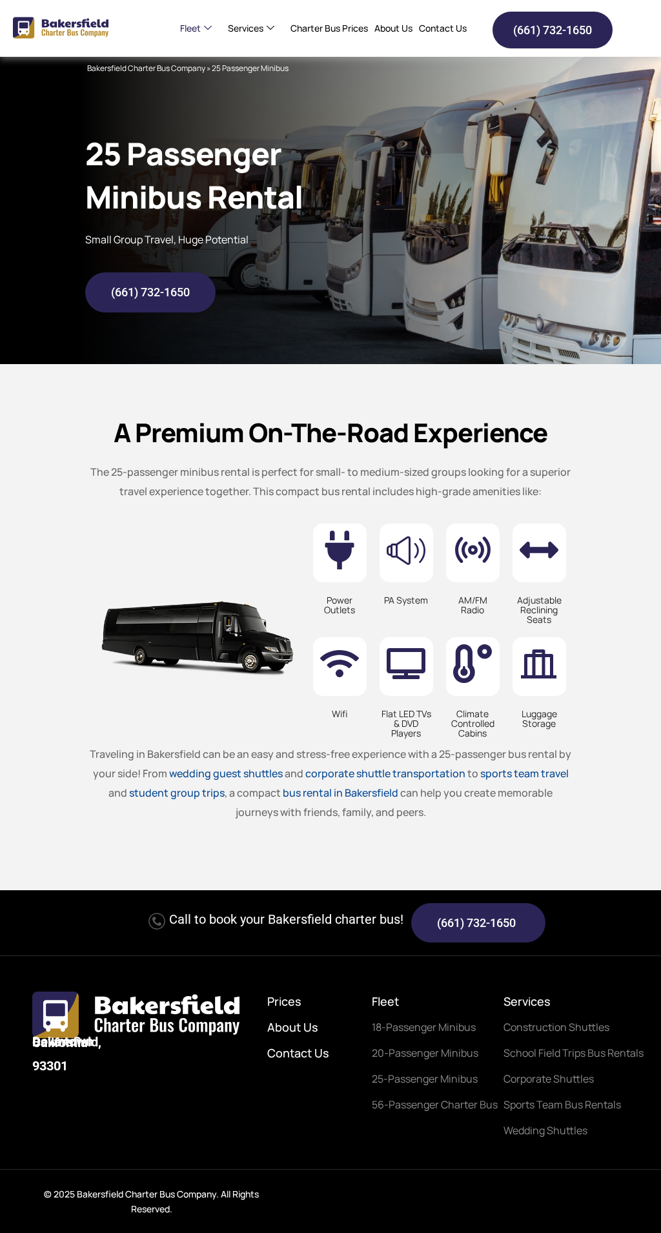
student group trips (177, 793)
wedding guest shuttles (226, 773)
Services (245, 28)
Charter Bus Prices (329, 28)
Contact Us (443, 28)
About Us (393, 28)
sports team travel (524, 773)
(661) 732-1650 (552, 30)
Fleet (190, 28)
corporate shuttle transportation (385, 773)
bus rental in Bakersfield (340, 793)
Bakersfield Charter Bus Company (146, 68)
